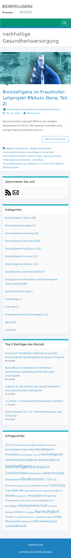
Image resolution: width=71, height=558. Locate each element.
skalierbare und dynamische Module (45, 163)
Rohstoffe (9, 517)
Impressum (35, 545)
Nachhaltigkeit (47, 511)
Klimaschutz (49, 495)
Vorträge (57, 516)
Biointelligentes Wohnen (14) (21, 264)
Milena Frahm (33, 113)
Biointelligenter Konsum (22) (21, 256)
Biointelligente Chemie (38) (20, 217)
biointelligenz (18, 466)
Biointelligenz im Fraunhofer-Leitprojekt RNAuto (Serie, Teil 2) (35, 97)
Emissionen (36, 485)
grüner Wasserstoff (44, 491)
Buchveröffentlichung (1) (19, 291)
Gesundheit (30, 490)
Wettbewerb (27, 521)
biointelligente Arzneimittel (40, 152)
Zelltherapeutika (11, 167)
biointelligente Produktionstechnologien (22, 156)
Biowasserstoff (13, 479)
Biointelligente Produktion (48, 109)
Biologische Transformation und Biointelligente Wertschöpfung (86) (31, 281)
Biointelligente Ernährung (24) (22, 233)
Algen (33, 445)
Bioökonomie (33, 479)
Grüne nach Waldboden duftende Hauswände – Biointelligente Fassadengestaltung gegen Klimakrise (34, 355)
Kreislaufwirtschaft (33, 505)
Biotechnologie (54, 473)
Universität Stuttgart (43, 517)
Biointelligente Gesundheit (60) (22, 240)
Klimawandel (11, 500)
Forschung (57, 485)
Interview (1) (12, 306)
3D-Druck (10, 445)
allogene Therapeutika (17, 148)
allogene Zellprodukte (40, 148)
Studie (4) (10, 329)
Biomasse (33, 473)
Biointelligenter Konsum (30, 455)
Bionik (40, 473)
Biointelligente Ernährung (46, 445)
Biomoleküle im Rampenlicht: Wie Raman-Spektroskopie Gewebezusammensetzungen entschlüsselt (30, 371)
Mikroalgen (29, 512)
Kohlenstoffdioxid (26, 500)
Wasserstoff (12, 521)
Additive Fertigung (22, 445)
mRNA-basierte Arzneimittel (16, 159)
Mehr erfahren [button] (55, 139)
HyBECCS (57, 490)
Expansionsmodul (52, 156)
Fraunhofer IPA (14, 490)
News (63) (10, 322)
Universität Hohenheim (24, 517)
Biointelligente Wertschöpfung (38, 460)
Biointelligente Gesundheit (20, 109)
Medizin (19, 512)
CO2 (47, 479)
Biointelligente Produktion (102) (23, 248)
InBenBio (10, 495)
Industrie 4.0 (21, 496)
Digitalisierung (23, 486)
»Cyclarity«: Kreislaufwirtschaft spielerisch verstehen (34, 401)
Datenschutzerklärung (35, 552)
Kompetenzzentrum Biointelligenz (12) (26, 314)
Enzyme (45, 486)
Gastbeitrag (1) (13, 299)
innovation (35, 495)
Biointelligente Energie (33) (20, 225)
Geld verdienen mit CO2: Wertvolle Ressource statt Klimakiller (33, 413)
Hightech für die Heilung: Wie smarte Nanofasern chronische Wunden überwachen (32, 388)
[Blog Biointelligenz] (35, 9)
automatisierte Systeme (14, 152)
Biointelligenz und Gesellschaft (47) (25, 271)
